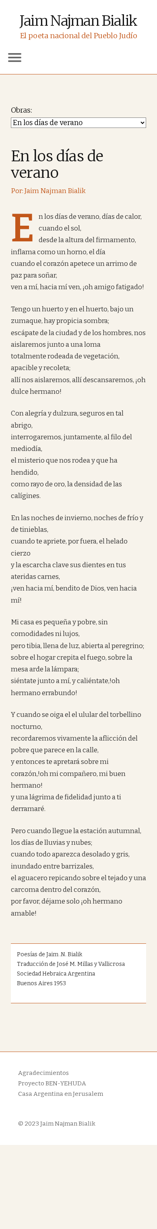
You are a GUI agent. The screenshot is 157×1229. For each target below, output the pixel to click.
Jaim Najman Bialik (78, 21)
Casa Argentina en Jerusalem (60, 1093)
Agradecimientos (43, 1073)
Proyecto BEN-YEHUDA (52, 1083)
